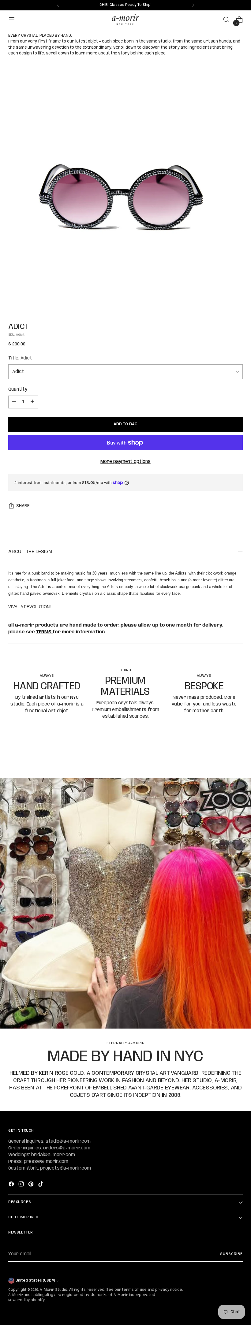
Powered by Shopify (26, 1300)
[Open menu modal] (11, 19)
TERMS (44, 632)
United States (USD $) (35, 1280)
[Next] (193, 5)
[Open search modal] (226, 19)
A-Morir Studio (53, 1290)
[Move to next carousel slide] (237, 756)
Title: (20, 358)
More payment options (125, 461)
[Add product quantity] (32, 402)
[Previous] (58, 5)
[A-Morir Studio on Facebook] (12, 1185)
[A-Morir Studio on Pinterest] (31, 1185)
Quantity (17, 389)
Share (23, 506)
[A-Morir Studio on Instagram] (21, 1185)
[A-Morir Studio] (125, 19)
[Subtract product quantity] (14, 402)
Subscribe (231, 1254)
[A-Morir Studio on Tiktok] (41, 1185)
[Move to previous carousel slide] (223, 757)
